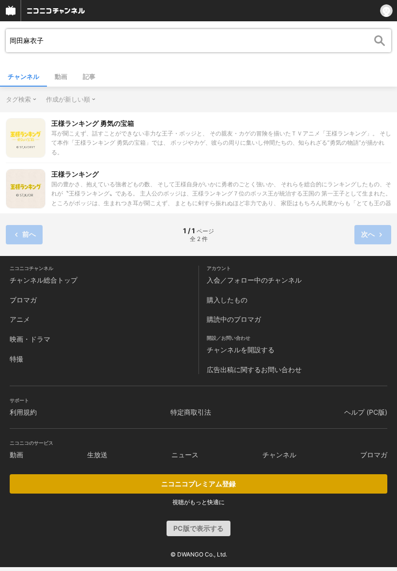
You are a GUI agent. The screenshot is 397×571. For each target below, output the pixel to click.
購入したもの (227, 300)
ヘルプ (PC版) (365, 412)
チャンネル (23, 76)
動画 (61, 76)
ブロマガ (23, 300)
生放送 (97, 455)
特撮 (16, 359)
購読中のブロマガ (234, 319)
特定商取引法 (190, 412)
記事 (89, 76)
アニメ (20, 319)
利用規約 (23, 412)
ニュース (184, 455)
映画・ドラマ (30, 339)
